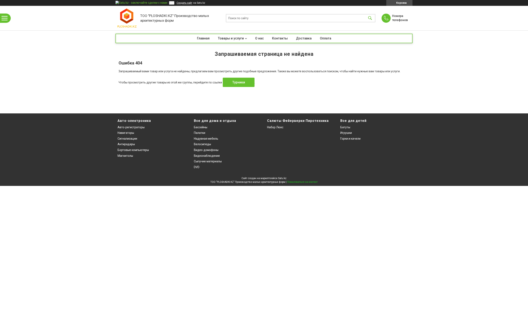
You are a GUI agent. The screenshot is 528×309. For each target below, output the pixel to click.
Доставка (304, 38)
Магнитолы (125, 155)
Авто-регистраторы (131, 127)
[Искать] (370, 18)
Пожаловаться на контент (302, 182)
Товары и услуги (231, 38)
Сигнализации (127, 138)
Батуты (345, 127)
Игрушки (346, 132)
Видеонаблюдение (207, 155)
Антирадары (126, 144)
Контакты (280, 38)
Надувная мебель (206, 138)
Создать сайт (184, 2)
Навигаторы (126, 132)
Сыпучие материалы (208, 161)
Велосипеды (202, 144)
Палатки (199, 132)
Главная (203, 38)
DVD (196, 167)
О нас (259, 38)
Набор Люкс (275, 127)
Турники (238, 82)
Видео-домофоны (206, 150)
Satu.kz (282, 178)
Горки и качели (350, 138)
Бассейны (200, 127)
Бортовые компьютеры (133, 150)
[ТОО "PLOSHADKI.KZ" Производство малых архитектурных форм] (127, 18)
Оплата (325, 38)
